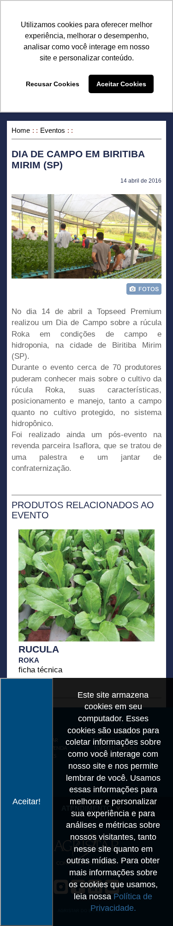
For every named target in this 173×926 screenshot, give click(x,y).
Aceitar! (26, 801)
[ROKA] (86, 580)
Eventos (52, 130)
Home (21, 130)
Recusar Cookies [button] (52, 84)
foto (143, 289)
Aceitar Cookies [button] (121, 84)
